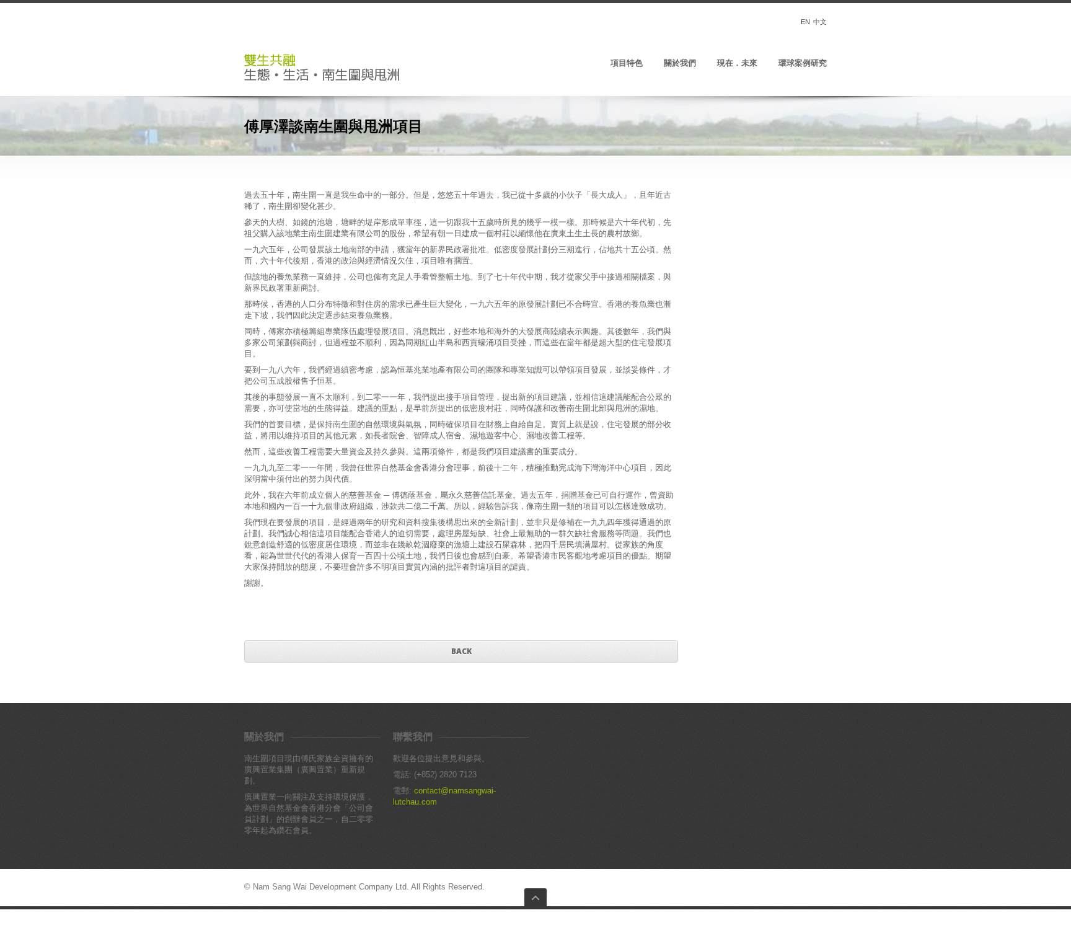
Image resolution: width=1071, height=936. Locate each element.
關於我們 (680, 63)
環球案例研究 (802, 63)
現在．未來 (737, 63)
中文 (820, 22)
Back (461, 651)
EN (805, 22)
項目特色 (626, 63)
